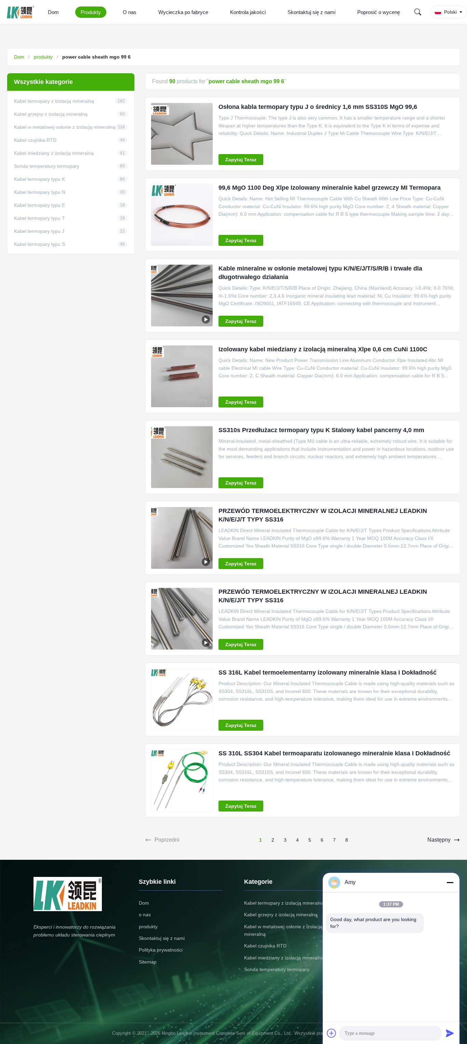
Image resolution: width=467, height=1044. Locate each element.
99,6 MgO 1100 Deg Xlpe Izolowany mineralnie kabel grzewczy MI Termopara (329, 187)
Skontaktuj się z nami (311, 12)
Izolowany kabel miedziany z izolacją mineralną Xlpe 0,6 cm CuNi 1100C (322, 349)
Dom (53, 12)
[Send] (449, 1033)
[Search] (418, 12)
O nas (129, 12)
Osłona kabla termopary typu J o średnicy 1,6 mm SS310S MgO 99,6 (317, 106)
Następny (439, 840)
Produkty (91, 12)
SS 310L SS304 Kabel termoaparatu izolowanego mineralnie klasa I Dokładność (334, 753)
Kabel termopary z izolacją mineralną (284, 903)
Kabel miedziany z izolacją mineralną (284, 957)
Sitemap (148, 962)
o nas (145, 914)
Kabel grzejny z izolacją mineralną (281, 914)
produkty (43, 57)
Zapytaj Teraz (240, 159)
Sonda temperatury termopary (276, 969)
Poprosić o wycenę (378, 12)
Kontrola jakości (248, 12)
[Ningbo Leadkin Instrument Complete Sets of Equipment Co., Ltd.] (22, 12)
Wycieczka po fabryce (183, 12)
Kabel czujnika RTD (265, 945)
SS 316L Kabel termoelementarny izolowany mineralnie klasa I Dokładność (327, 672)
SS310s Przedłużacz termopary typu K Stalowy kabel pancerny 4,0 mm (321, 430)
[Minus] (450, 882)
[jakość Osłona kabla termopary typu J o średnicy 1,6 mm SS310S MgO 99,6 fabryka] (182, 134)
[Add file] (331, 1033)
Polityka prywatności (161, 950)
